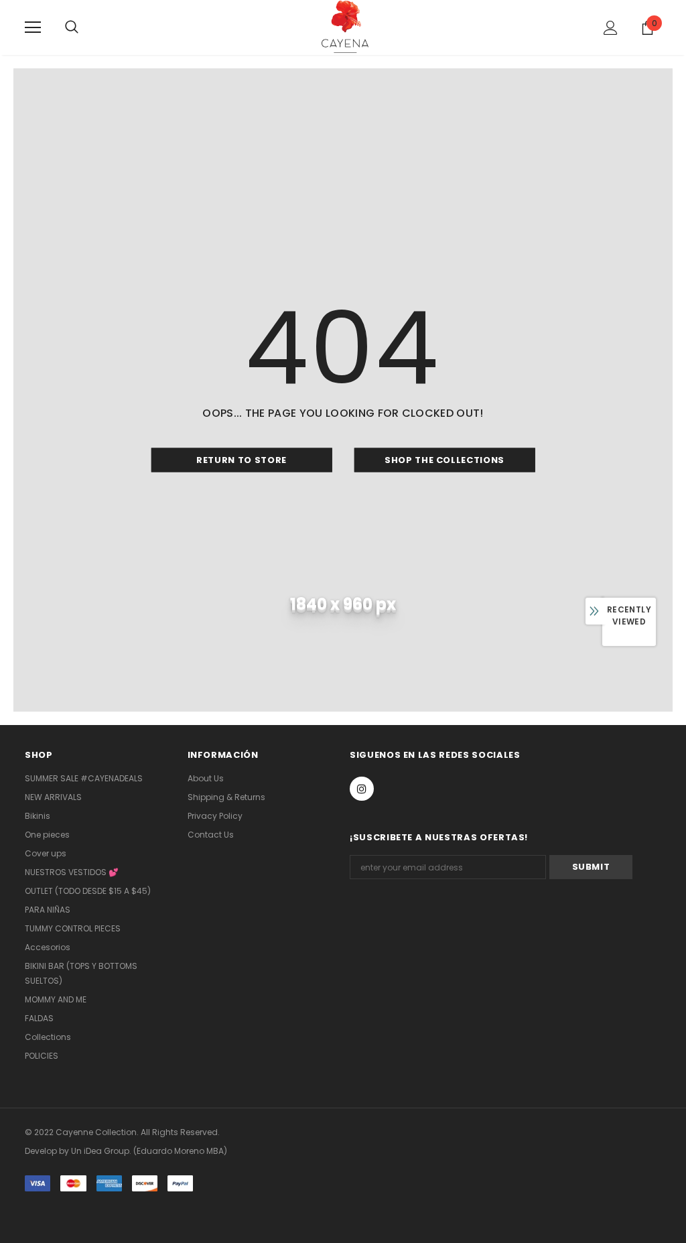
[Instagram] (362, 789)
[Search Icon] (85, 27)
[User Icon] (611, 28)
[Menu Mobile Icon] (33, 27)
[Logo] (345, 27)
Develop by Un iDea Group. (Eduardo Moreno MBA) (126, 1151)
